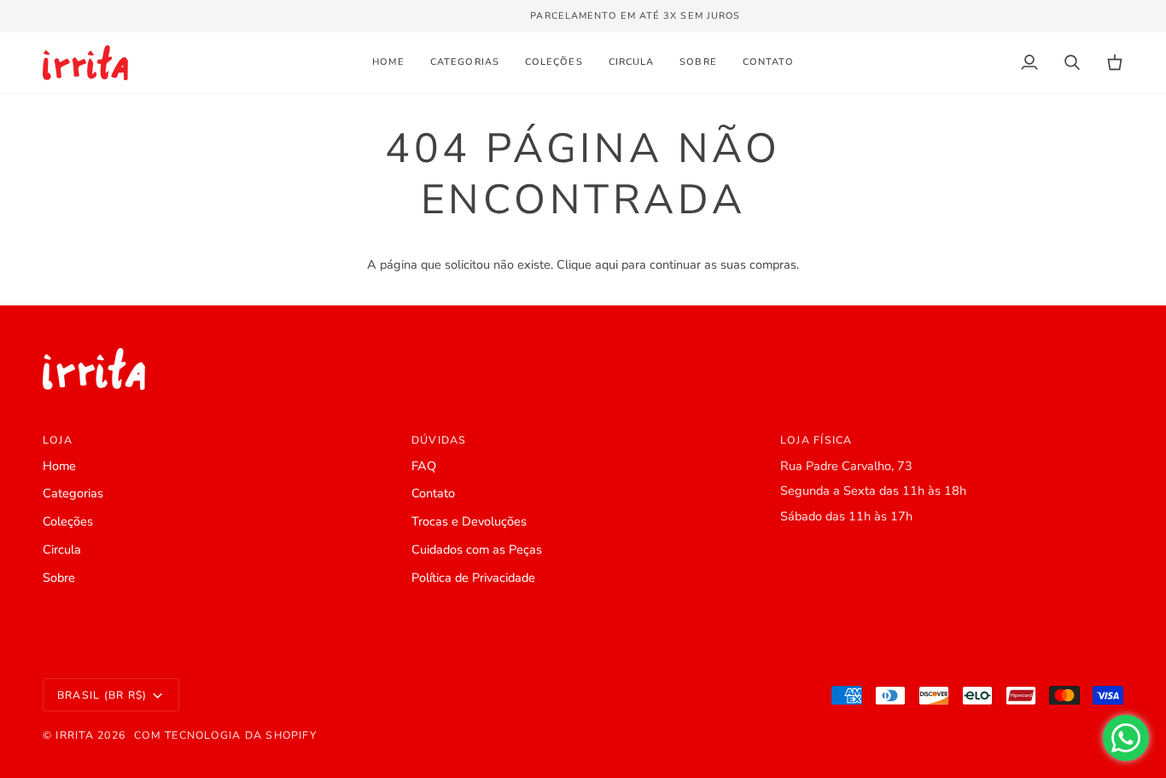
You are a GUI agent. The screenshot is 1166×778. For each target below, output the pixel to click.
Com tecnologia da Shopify (225, 735)
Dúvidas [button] (439, 440)
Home (59, 465)
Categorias (73, 493)
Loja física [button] (816, 440)
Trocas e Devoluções (469, 521)
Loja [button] (58, 440)
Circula (62, 549)
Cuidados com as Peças (476, 549)
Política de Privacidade (473, 577)
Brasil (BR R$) (102, 695)
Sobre (59, 577)
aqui (606, 264)
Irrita (74, 735)
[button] (464, 62)
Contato (433, 493)
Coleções (68, 521)
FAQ (423, 465)
